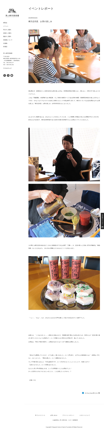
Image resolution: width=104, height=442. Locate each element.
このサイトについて (84, 415)
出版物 (5, 43)
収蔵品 (5, 46)
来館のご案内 (7, 33)
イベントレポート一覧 (92, 393)
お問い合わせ (53, 415)
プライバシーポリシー (68, 415)
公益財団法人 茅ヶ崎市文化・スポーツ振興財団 (65, 420)
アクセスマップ (7, 68)
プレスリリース (41, 415)
